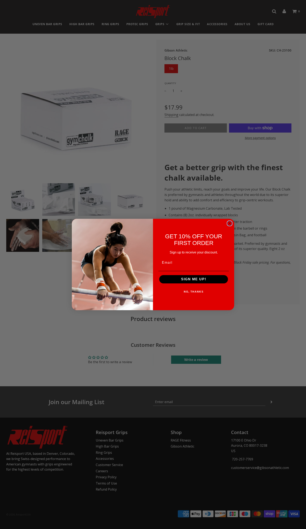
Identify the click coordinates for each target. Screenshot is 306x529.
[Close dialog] (229, 223)
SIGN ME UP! (193, 279)
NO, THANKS (194, 291)
